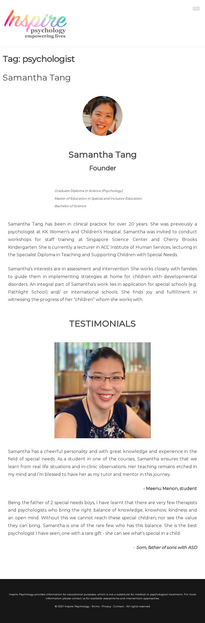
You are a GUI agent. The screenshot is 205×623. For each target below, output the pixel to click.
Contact (118, 606)
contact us (78, 598)
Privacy (106, 606)
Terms (95, 606)
